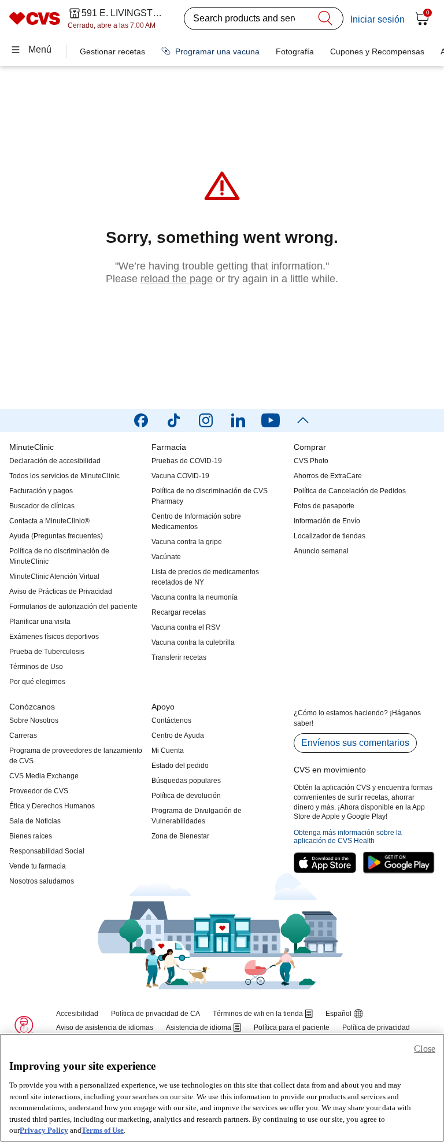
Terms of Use (103, 1130)
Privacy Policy (44, 1130)
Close (424, 1049)
